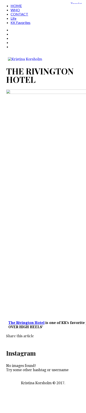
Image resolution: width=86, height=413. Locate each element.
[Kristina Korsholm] (24, 59)
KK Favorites (20, 22)
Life (13, 18)
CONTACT (19, 14)
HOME (16, 6)
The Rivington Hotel (26, 323)
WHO (15, 10)
